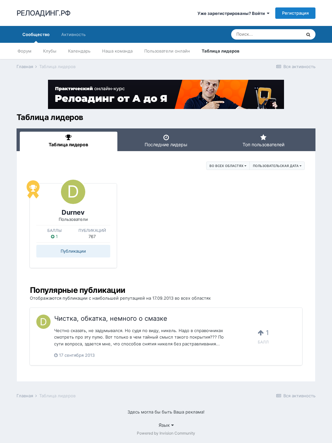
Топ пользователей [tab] (263, 144)
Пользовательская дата (276, 166)
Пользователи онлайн (167, 51)
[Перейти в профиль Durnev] (73, 192)
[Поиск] (308, 34)
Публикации (73, 251)
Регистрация (295, 13)
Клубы (49, 51)
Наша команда (117, 51)
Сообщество (36, 34)
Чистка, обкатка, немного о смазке (110, 318)
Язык (165, 425)
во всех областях (226, 166)
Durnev (73, 212)
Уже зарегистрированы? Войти (232, 13)
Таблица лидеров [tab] (68, 144)
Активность (73, 34)
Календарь (79, 51)
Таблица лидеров (221, 51)
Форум (24, 51)
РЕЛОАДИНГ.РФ (44, 13)
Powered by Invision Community (166, 433)
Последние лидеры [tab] (166, 144)
